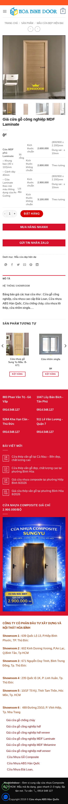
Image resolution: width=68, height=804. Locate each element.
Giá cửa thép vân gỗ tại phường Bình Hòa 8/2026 (38, 492)
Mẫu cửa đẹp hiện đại (50, 23)
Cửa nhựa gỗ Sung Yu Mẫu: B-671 (17, 362)
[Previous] (8, 67)
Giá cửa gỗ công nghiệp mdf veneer (28, 750)
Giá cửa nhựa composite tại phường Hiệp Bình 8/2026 (37, 481)
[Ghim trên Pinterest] (31, 265)
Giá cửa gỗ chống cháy (20, 720)
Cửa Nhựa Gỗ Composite (23, 757)
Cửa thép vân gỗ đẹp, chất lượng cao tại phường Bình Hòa (37, 470)
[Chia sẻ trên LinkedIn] (37, 265)
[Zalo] (6, 797)
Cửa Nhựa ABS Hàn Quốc (23, 763)
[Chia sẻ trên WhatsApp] (6, 265)
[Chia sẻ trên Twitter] (18, 265)
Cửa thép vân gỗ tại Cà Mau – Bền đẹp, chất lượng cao (36, 458)
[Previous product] (37, 29)
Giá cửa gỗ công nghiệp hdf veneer (28, 732)
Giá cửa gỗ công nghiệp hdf (23, 726)
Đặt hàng (32, 213)
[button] (5, 11)
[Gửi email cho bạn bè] (25, 265)
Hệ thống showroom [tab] (16, 285)
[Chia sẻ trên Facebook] (12, 265)
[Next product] (30, 29)
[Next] (60, 67)
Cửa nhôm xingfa (50, 359)
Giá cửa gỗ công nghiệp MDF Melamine (31, 744)
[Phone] (6, 787)
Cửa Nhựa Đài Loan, (20, 769)
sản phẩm (27, 23)
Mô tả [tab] (6, 278)
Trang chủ (11, 23)
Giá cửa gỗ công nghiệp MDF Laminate (30, 738)
